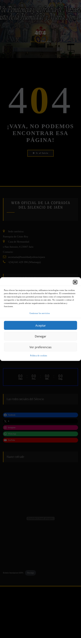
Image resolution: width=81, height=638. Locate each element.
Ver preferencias (40, 347)
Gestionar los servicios (39, 313)
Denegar (40, 336)
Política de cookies (38, 356)
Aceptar (40, 325)
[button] (75, 282)
